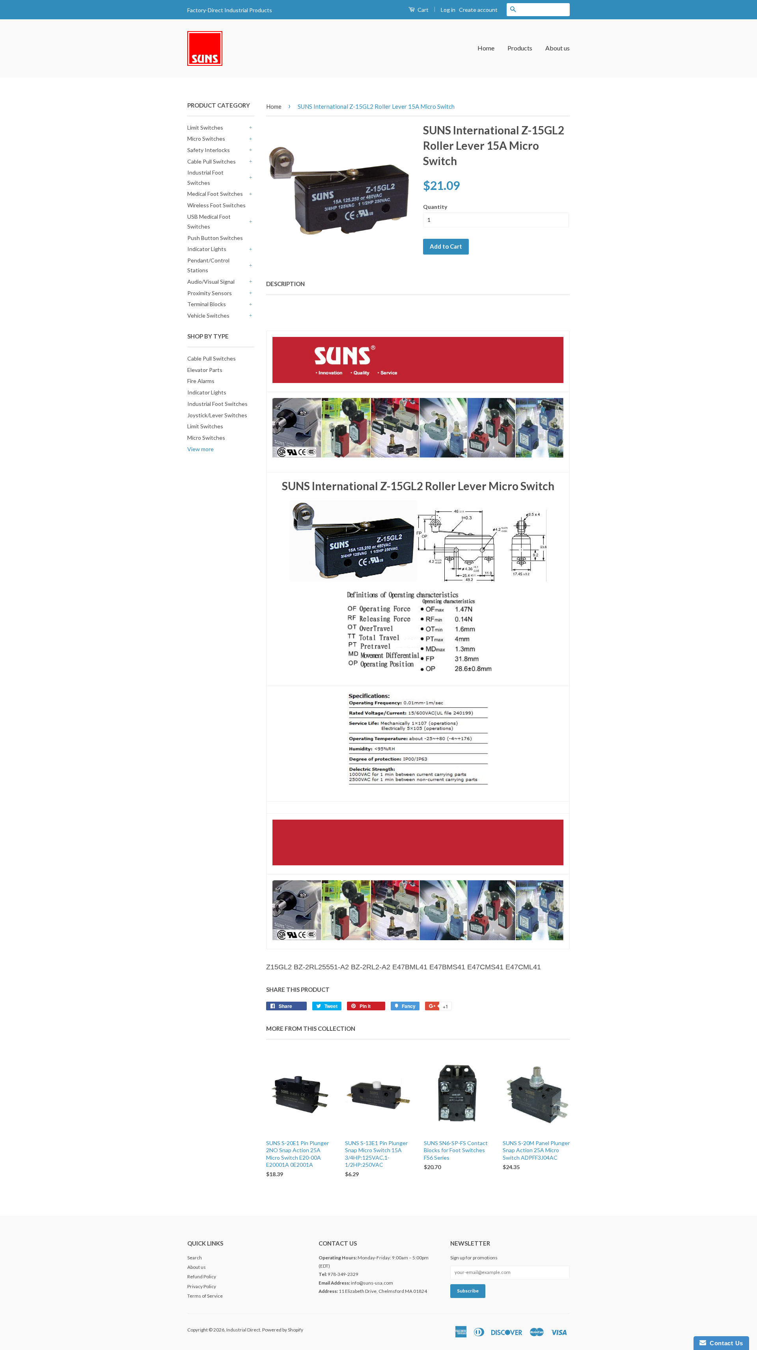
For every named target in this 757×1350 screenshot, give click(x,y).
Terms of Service (205, 1296)
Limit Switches (205, 127)
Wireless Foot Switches (216, 205)
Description (285, 283)
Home (485, 48)
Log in (448, 9)
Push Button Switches (215, 237)
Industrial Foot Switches (205, 177)
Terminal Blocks (206, 304)
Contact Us (724, 1343)
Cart (422, 9)
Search (194, 1258)
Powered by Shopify (282, 1330)
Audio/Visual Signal (211, 281)
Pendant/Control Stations (208, 265)
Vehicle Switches (208, 315)
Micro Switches (206, 138)
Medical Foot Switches (215, 193)
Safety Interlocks (208, 150)
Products (519, 48)
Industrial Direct (243, 1330)
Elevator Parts (204, 369)
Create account (478, 9)
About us (557, 48)
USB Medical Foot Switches (209, 221)
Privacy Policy (201, 1286)
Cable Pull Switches (211, 161)
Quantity (435, 206)
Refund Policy (201, 1276)
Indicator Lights (206, 248)
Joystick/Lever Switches (217, 415)
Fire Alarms (200, 380)
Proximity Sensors (209, 293)
